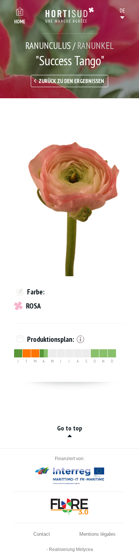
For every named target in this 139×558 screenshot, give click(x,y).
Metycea (84, 549)
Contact (41, 534)
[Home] (70, 15)
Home (19, 22)
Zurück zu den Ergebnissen (71, 81)
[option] (69, 192)
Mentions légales (97, 534)
